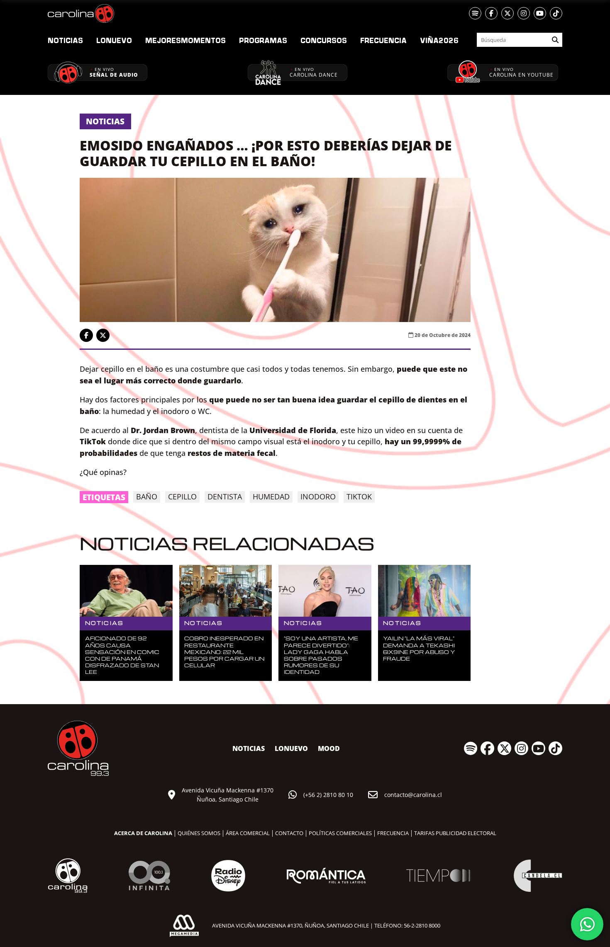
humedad (271, 496)
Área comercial (248, 833)
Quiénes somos (199, 833)
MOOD (329, 748)
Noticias (65, 40)
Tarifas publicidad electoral (455, 833)
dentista (224, 496)
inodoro (318, 496)
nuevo (114, 40)
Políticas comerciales (340, 833)
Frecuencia (383, 40)
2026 (439, 40)
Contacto (289, 833)
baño (146, 496)
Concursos (323, 40)
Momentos (185, 40)
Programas (263, 40)
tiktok (359, 496)
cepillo (182, 496)
